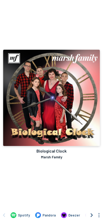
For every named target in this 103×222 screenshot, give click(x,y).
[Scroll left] (4, 215)
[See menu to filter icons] (99, 215)
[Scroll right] (91, 215)
